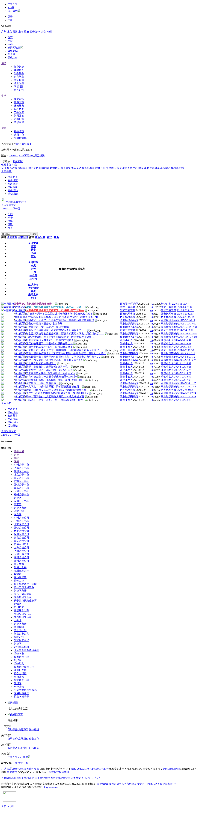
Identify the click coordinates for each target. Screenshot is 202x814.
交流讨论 (155, 168)
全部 (3, 168)
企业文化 (34, 738)
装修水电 (19, 653)
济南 (37, 31)
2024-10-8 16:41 (182, 340)
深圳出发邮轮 (21, 570)
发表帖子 (13, 177)
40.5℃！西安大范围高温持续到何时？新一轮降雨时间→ (57, 393)
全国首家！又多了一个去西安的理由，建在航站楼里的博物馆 (60, 320)
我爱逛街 (19, 99)
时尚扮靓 (19, 119)
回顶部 (11, 806)
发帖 (3, 806)
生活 (3, 95)
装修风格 (19, 627)
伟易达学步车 (21, 610)
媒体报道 (34, 729)
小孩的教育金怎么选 (25, 690)
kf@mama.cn (104, 783)
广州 (3, 31)
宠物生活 (133, 168)
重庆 (26, 31)
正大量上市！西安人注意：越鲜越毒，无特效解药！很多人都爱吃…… (65, 350)
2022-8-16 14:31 (185, 310)
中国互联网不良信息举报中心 (161, 783)
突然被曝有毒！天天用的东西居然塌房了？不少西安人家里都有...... (63, 356)
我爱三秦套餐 (127, 307)
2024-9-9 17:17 (187, 353)
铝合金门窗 (20, 673)
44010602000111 (171, 768)
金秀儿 (17, 620)
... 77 (10, 208)
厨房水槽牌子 (21, 696)
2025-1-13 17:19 (187, 323)
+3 (151, 390)
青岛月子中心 (21, 488)
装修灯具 (19, 663)
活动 (10, 44)
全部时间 (23, 237)
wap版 (11, 7)
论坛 (10, 40)
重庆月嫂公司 (21, 541)
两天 (33, 268)
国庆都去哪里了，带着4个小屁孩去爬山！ (49, 343)
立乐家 (17, 514)
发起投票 (13, 180)
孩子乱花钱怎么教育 (25, 600)
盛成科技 (12, 772)
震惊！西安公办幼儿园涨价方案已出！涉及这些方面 (55, 396)
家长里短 (66, 168)
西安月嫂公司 (21, 531)
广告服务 (34, 747)
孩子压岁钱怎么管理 (25, 584)
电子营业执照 (42, 778)
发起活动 (13, 190)
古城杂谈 (23, 168)
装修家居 (19, 122)
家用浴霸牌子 (21, 693)
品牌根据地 (20, 138)
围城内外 (44, 168)
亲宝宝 (17, 504)
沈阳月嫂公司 (21, 557)
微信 (25, 757)
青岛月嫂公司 (21, 537)
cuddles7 (13, 155)
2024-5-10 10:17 (182, 399)
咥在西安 (19, 109)
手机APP (12, 4)
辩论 (10, 224)
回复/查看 (33, 288)
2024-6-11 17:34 (187, 393)
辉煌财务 (166, 303)
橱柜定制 (19, 637)
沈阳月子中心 (21, 471)
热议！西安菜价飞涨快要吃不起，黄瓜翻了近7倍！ (54, 360)
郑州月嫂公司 (21, 560)
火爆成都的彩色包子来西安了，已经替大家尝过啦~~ (55, 310)
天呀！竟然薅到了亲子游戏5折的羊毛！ (48, 366)
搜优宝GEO (21, 763)
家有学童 (19, 76)
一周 (33, 272)
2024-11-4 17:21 (185, 330)
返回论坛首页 (8, 205)
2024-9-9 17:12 (187, 356)
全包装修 (19, 686)
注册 (10, 20)
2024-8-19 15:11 (187, 360)
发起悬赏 (13, 183)
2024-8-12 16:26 (182, 366)
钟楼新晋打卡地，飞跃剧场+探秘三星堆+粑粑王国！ (55, 380)
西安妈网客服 (127, 313)
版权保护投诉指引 (59, 772)
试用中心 (19, 134)
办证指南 (19, 80)
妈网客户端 (177, 168)
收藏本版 (6, 164)
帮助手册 (13, 729)
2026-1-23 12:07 (185, 313)
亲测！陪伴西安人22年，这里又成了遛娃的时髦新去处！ (57, 390)
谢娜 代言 (19, 511)
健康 (140, 168)
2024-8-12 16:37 (182, 363)
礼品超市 (19, 131)
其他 (146, 168)
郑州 (49, 31)
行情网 (17, 604)
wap (20, 757)
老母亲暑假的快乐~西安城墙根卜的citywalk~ (50, 373)
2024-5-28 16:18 (187, 396)
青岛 (43, 31)
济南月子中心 (21, 468)
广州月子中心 (21, 464)
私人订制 (19, 90)
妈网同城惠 (14, 47)
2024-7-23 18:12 (182, 373)
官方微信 (13, 10)
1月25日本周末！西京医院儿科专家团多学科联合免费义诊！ (59, 313)
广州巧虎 (19, 607)
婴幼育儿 (19, 70)
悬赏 (33, 249)
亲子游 (11, 54)
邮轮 (16, 458)
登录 (10, 16)
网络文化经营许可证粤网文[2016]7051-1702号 (75, 778)
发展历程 (23, 738)
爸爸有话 (76, 168)
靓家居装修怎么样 (24, 666)
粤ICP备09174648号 (98, 768)
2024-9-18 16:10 (185, 350)
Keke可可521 (26, 155)
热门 (33, 298)
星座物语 (165, 168)
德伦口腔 (19, 580)
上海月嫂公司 (21, 547)
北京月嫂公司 (21, 524)
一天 (33, 265)
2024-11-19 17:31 (188, 327)
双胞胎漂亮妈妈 (129, 320)
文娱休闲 (111, 168)
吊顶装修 (19, 676)
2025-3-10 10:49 (185, 317)
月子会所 (19, 451)
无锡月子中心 (21, 484)
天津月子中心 (21, 491)
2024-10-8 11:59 (182, 346)
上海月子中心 (21, 521)
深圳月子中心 (21, 501)
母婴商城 (13, 51)
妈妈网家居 (20, 507)
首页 (10, 37)
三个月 (33, 278)
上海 (20, 31)
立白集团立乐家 (23, 597)
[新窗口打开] (2, 314)
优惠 (3, 128)
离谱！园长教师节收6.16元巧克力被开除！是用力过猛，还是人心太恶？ (66, 353)
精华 (10, 217)
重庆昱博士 (20, 564)
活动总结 (13, 193)
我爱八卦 (100, 168)
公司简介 (13, 738)
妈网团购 (19, 115)
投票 (10, 221)
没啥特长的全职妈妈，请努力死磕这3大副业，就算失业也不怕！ (64, 317)
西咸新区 (18, 161)
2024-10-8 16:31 (182, 343)
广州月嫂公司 (21, 517)
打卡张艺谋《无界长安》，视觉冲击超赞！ (50, 340)
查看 (33, 291)
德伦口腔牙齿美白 (24, 587)
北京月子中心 (21, 474)
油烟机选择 (20, 670)
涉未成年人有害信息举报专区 (127, 783)
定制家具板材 (21, 647)
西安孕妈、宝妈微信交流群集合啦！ (34, 303)
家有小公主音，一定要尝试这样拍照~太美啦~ (51, 376)
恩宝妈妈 (39, 155)
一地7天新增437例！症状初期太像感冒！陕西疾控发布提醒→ (60, 337)
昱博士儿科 (20, 567)
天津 (15, 31)
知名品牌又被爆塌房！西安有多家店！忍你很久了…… (56, 330)
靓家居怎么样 (21, 640)
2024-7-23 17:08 (182, 380)
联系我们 (23, 747)
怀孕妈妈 (19, 66)
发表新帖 (6, 171)
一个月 (33, 275)
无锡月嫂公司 (21, 527)
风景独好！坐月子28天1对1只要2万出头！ (49, 370)
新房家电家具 (21, 633)
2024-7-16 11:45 (187, 386)
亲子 (3, 63)
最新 (56, 237)
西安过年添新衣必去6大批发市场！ (45, 323)
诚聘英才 (13, 747)
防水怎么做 (20, 630)
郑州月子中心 (21, 494)
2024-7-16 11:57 (187, 383)
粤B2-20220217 (79, 768)
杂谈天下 (19, 102)
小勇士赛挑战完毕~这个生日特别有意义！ (49, 346)
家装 (16, 461)
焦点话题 (12, 168)
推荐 (10, 227)
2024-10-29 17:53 (188, 333)
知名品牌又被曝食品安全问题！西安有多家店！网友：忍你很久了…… (65, 333)
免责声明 (23, 729)
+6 (151, 304)
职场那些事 (88, 168)
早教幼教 (19, 73)
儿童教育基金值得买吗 (26, 650)
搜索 (34, 234)
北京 (9, 31)
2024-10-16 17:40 (188, 337)
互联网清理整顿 (30, 768)
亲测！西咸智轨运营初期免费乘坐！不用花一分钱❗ (55, 307)
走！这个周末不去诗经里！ (41, 363)
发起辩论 (13, 187)
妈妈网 (17, 497)
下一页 (16, 208)
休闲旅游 (19, 105)
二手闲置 (19, 112)
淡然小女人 (126, 340)
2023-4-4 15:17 (184, 307)
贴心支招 (33, 168)
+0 (151, 307)
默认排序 (33, 284)
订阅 (15, 164)
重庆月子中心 (21, 478)
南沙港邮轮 (20, 577)
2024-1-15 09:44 (180, 303)
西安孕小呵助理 (129, 303)
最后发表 (40, 237)
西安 (32, 31)
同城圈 (14, 702)
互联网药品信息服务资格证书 (17, 778)
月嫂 (16, 454)
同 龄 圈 (18, 86)
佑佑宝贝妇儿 (21, 544)
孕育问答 (19, 83)
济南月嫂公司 (21, 551)
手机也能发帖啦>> (16, 202)
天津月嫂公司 (21, 554)
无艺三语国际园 (23, 594)
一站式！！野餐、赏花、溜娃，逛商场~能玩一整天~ (55, 399)
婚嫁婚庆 (55, 168)
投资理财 (122, 168)
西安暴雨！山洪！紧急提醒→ (42, 383)
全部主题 (12, 237)
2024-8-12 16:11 (182, 370)
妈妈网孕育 (16, 714)
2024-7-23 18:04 (182, 376)
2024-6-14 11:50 (185, 390)
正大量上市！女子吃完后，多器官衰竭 (47, 327)
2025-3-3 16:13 (187, 320)
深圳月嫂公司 (21, 534)
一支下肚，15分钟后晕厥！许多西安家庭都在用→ (53, 386)
